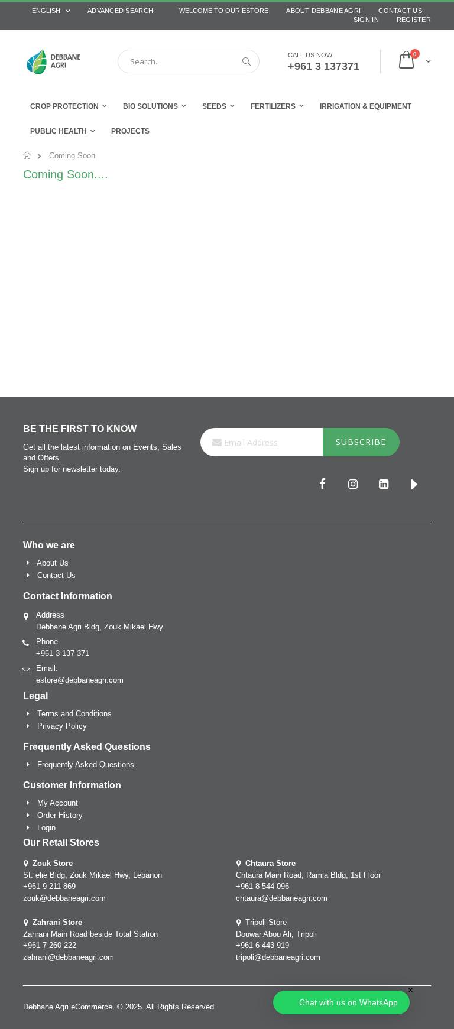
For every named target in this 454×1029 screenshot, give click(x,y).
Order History (60, 815)
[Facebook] (322, 485)
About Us (53, 563)
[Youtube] (414, 485)
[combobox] (189, 61)
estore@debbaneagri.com (80, 680)
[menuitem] (130, 131)
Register (414, 19)
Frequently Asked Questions (85, 764)
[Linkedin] (383, 485)
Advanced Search (120, 10)
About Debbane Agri (323, 10)
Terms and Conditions (74, 713)
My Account (57, 802)
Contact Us (400, 10)
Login (46, 827)
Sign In (366, 19)
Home (27, 155)
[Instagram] (353, 485)
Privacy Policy (62, 726)
